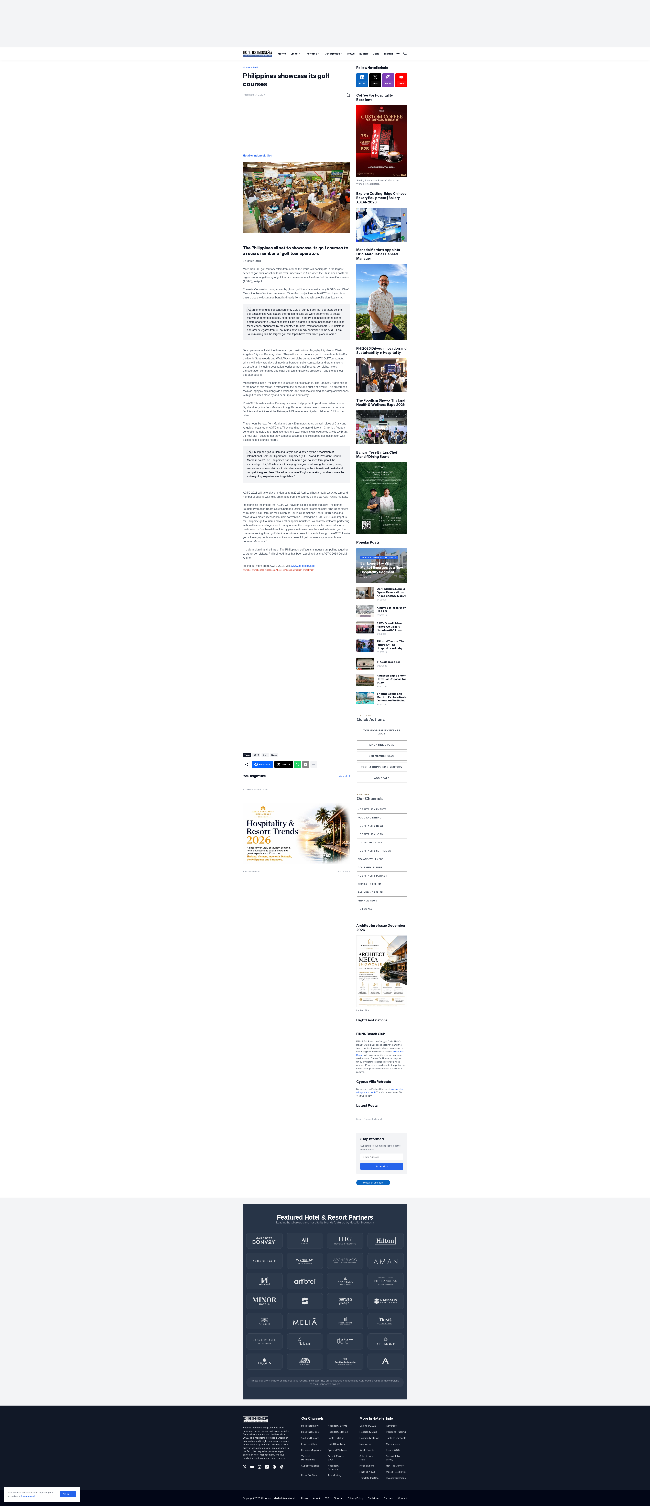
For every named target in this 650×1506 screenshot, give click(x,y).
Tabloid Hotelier (370, 892)
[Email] (305, 764)
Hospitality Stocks (369, 1437)
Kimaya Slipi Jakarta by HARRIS (391, 609)
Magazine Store (381, 744)
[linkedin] (267, 1467)
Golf (265, 755)
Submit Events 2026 (335, 1458)
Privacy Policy (355, 1498)
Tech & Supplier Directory (382, 766)
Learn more (27, 1496)
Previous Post (252, 871)
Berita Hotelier (369, 884)
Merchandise (393, 1444)
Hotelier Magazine (311, 1450)
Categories (332, 53)
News (351, 53)
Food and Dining (370, 817)
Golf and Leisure (370, 867)
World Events (367, 1450)
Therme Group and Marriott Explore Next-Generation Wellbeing (392, 697)
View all (343, 776)
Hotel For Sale (309, 1475)
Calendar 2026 (368, 1425)
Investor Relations (396, 1477)
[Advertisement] (325, 23)
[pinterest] (274, 1467)
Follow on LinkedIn (373, 1182)
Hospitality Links (368, 1431)
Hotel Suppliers (336, 1444)
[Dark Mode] (396, 53)
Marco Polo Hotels (396, 1471)
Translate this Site (369, 1477)
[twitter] (244, 1467)
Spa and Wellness (371, 859)
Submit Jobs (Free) (393, 1458)
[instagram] (259, 1467)
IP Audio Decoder (388, 661)
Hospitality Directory (333, 1467)
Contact (402, 1498)
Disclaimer (373, 1498)
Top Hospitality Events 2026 (381, 732)
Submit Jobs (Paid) (366, 1458)
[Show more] (313, 764)
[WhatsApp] (297, 764)
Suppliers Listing (310, 1465)
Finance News (367, 900)
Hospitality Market (372, 875)
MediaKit (390, 53)
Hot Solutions (367, 1465)
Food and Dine (309, 1444)
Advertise (391, 1425)
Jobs (376, 53)
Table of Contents (396, 1437)
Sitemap (338, 1498)
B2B (327, 1498)
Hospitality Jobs (370, 834)
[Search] (403, 53)
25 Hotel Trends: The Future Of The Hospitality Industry (390, 644)
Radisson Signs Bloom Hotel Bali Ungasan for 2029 (391, 679)
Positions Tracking (396, 1431)
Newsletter (366, 1444)
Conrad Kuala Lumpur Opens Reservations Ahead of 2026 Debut (391, 592)
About (316, 1498)
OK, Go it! (68, 1494)
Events (364, 53)
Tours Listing (334, 1475)
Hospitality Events (372, 809)
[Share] (346, 94)
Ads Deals (381, 778)
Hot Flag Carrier (395, 1465)
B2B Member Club (382, 755)
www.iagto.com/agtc (303, 565)
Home (282, 53)
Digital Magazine (370, 842)
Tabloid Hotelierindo (308, 1458)
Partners (388, 1498)
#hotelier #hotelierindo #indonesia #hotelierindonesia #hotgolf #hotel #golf (278, 570)
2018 (255, 67)
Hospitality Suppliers (374, 850)
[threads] (282, 1467)
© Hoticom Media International (278, 1498)
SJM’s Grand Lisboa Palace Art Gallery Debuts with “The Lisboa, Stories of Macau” (389, 626)
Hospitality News (371, 826)
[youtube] (252, 1467)
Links (294, 53)
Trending (311, 53)
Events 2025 (393, 1450)
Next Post (342, 871)
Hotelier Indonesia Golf (257, 155)
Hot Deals (365, 909)
